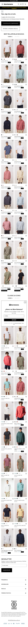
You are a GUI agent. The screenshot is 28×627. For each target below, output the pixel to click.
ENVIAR (14, 320)
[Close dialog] (25, 302)
